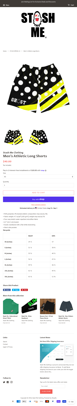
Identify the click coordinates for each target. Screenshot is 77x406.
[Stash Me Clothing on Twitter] (4, 382)
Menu (7, 5)
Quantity (6, 182)
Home (5, 51)
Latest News (45, 338)
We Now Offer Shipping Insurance (52, 341)
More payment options (38, 205)
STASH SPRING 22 (15, 51)
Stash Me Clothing (38, 398)
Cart (72, 5)
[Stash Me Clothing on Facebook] (8, 382)
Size (4, 173)
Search (5, 341)
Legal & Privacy (8, 347)
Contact (5, 344)
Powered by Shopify (50, 398)
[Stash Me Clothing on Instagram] (11, 382)
